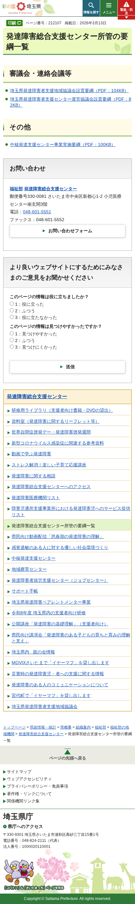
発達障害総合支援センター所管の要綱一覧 (53, 525)
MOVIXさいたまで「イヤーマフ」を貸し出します (60, 662)
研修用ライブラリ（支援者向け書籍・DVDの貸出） (62, 410)
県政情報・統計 (43, 727)
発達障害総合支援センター (50, 188)
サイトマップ (19, 771)
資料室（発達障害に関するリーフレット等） (56, 421)
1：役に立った (29, 304)
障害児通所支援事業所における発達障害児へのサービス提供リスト (71, 511)
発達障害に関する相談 (34, 475)
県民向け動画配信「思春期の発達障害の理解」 (58, 536)
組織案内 (83, 727)
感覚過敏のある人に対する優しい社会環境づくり (60, 547)
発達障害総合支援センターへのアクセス (51, 486)
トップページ (14, 727)
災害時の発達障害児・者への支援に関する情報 (58, 673)
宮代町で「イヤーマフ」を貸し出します (51, 695)
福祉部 (16, 188)
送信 (70, 366)
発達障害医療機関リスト (36, 497)
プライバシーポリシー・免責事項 (37, 786)
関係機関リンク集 (23, 801)
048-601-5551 (37, 211)
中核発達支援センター (34, 558)
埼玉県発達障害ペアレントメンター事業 (51, 602)
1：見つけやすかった (36, 333)
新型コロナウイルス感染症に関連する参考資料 (58, 443)
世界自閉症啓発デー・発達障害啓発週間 (51, 431)
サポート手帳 (25, 591)
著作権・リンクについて (29, 793)
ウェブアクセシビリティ (29, 779)
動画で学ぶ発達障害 (31, 453)
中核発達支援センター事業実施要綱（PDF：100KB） (63, 144)
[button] (91, 8)
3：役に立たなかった (36, 317)
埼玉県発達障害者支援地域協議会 (45, 706)
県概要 (66, 727)
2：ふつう (25, 310)
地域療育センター (29, 569)
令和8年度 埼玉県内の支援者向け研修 (49, 612)
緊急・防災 (126, 11)
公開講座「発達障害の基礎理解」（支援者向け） (60, 623)
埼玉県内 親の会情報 (33, 651)
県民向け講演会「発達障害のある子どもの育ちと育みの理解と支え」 (71, 638)
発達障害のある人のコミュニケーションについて (60, 684)
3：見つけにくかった (36, 347)
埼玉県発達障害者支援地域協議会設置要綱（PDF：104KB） (69, 90)
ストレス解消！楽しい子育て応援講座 (49, 464)
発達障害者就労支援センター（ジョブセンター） (60, 580)
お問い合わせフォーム (70, 230)
